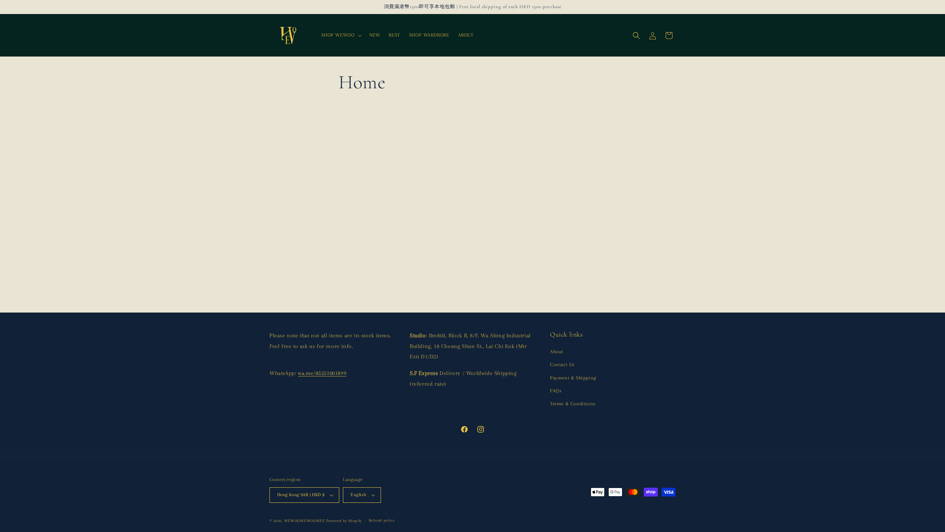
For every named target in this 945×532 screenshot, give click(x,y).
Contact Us (562, 364)
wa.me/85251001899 (322, 373)
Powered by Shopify (344, 520)
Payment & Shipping (573, 378)
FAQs (555, 390)
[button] (341, 35)
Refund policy (382, 520)
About (556, 351)
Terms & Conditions (573, 403)
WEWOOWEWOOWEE (304, 520)
